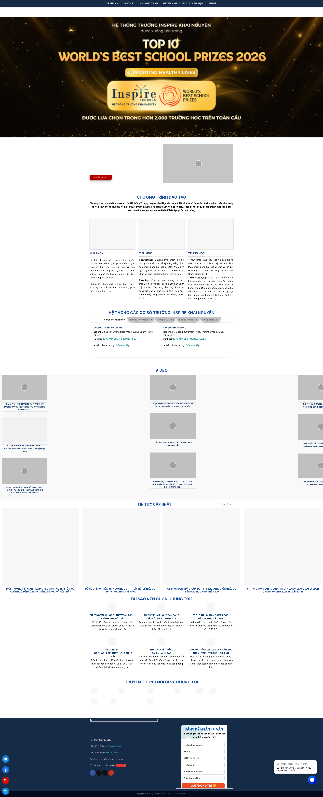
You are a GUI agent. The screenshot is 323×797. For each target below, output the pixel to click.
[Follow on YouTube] (111, 773)
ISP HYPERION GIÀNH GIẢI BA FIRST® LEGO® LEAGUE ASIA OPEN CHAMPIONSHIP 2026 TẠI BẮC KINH (283, 590)
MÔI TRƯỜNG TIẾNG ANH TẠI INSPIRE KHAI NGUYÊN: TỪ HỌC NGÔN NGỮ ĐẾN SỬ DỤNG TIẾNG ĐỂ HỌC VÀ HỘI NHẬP (40, 590)
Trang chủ (113, 3)
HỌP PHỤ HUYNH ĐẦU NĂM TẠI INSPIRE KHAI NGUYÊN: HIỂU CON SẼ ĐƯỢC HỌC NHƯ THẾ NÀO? (202, 590)
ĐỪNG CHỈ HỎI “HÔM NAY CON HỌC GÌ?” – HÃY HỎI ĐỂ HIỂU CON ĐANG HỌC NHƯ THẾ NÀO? (121, 590)
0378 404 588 (110, 339)
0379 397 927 (128, 339)
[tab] (114, 320)
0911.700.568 (111, 753)
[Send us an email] (105, 773)
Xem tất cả (226, 504)
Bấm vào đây (122, 345)
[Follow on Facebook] (92, 773)
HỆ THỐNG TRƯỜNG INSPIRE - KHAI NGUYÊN (169, 794)
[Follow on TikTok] (99, 773)
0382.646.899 (198, 339)
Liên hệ (212, 3)
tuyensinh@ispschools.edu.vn (110, 759)
